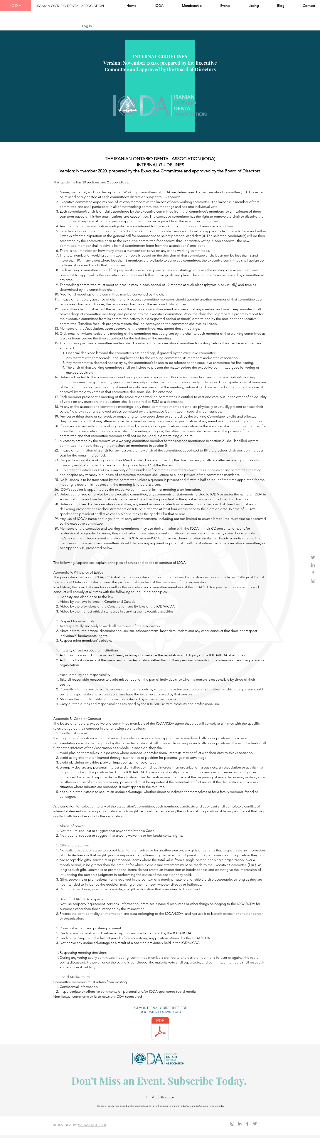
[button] (153, 5)
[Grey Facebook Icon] (313, 573)
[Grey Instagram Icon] (313, 580)
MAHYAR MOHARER (92, 1125)
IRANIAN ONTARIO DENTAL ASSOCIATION (70, 6)
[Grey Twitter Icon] (313, 557)
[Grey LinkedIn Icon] (313, 565)
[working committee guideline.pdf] (160, 1029)
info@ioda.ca (164, 1097)
